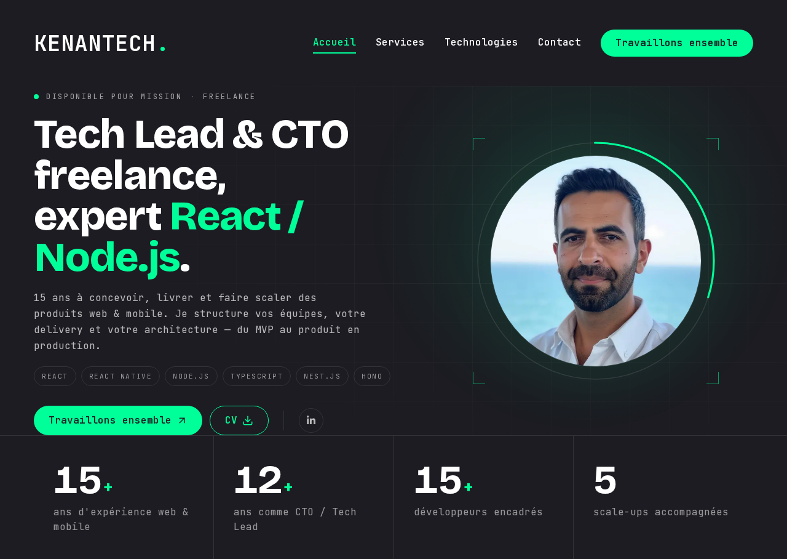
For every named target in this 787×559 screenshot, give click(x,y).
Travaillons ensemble (676, 42)
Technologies (481, 42)
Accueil (334, 42)
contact (559, 42)
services (400, 42)
